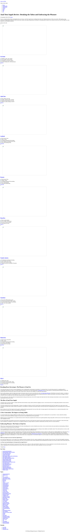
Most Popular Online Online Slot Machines (10, 456)
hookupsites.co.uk (41, 390)
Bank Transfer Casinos (6, 478)
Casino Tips (5, 489)
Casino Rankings (6, 485)
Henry (11, 17)
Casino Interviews (6, 484)
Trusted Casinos (5, 518)
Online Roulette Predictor (7, 467)
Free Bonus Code (6, 465)
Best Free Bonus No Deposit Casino (9, 461)
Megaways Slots (5, 504)
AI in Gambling (5, 476)
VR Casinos (5, 521)
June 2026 (4, 528)
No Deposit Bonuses (6, 508)
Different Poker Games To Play (8, 468)
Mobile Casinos (5, 469)
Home (4, 5)
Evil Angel (2, 56)
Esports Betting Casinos (7, 493)
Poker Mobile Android (6, 457)
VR (3, 10)
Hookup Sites (5, 498)
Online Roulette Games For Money (9, 452)
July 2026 (4, 527)
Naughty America (4, 257)
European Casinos (6, 494)
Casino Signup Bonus (6, 454)
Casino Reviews (5, 486)
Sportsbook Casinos (6, 516)
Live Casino (5, 501)
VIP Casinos (5, 519)
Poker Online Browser (6, 464)
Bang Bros (2, 218)
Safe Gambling (5, 511)
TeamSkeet (2, 297)
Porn (3, 9)
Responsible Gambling (6, 510)
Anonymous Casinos (6, 477)
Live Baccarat (5, 500)
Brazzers (2, 177)
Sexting (4, 513)
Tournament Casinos (6, 517)
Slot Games (5, 515)
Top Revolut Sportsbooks (7, 451)
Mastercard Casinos (6, 503)
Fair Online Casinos (6, 462)
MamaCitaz (3, 337)
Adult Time (3, 96)
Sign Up (1, 62)
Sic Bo (4, 514)
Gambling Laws (5, 495)
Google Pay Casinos (6, 496)
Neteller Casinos (5, 506)
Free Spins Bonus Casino (7, 463)
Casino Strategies (6, 488)
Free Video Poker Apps (7, 453)
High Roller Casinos (6, 497)
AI (3, 11)
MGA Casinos (5, 505)
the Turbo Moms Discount (45, 393)
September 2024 (5, 529)
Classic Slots (5, 490)
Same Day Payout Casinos (7, 512)
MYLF (2, 378)
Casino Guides (5, 483)
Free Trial (2, 143)
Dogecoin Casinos (6, 492)
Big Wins (4, 479)
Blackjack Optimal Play (7, 466)
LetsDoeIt (2, 136)
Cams (4, 481)
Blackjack (4, 480)
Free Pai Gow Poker (6, 455)
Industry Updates (6, 499)
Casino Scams (5, 487)
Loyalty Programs (6, 502)
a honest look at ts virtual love (36, 433)
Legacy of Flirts (3, 1)
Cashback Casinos (6, 482)
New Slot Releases (6, 507)
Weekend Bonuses (6, 522)
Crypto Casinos (5, 491)
